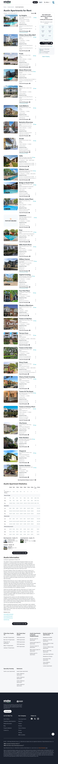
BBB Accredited (21, 734)
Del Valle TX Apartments (9, 637)
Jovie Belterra (24, 106)
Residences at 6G (11, 539)
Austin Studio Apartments (22, 671)
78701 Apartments (21, 646)
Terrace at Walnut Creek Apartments (48, 647)
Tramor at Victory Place (27, 407)
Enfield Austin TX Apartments (33, 654)
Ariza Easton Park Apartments (47, 659)
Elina (20, 86)
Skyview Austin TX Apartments (34, 639)
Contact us (7, 711)
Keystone (26, 539)
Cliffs (21, 156)
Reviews (20, 725)
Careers (20, 723)
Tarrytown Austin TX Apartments (34, 646)
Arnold (21, 139)
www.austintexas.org (8, 617)
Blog (5, 725)
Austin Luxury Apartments (9, 671)
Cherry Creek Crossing (27, 377)
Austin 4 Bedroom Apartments (20, 685)
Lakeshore (22, 215)
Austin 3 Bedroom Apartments (20, 681)
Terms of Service (22, 728)
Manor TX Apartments (8, 645)
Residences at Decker (47, 656)
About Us (20, 721)
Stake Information (42, 747)
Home (5, 7)
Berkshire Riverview (26, 122)
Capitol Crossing (25, 275)
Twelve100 (10, 546)
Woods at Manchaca (26, 305)
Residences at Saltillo (47, 637)
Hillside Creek (24, 169)
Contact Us (6, 730)
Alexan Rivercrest (25, 70)
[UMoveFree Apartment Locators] (7, 701)
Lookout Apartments (47, 665)
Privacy (20, 730)
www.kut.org (6, 619)
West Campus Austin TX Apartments (35, 650)
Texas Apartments (22, 719)
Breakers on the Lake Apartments (47, 640)
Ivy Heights (23, 15)
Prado (21, 54)
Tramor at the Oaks (25, 348)
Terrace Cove (23, 333)
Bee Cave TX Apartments (9, 639)
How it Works (6, 719)
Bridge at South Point (26, 183)
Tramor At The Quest (26, 391)
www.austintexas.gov (8, 616)
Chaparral (22, 451)
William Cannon (24, 259)
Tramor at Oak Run (25, 319)
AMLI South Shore (25, 245)
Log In (40, 2)
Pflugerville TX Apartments (7, 642)
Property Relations (8, 728)
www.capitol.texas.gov (8, 614)
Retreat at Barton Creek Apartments (48, 644)
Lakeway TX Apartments (9, 647)
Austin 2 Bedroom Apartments (20, 678)
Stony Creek (23, 362)
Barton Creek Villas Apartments (47, 651)
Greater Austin (11, 7)
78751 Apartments (21, 644)
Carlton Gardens (24, 465)
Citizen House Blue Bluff (27, 35)
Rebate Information (8, 723)
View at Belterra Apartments (46, 663)
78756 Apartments (21, 642)
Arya (20, 230)
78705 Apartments (21, 639)
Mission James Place (26, 199)
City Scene (23, 423)
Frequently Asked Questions (10, 721)
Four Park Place (24, 291)
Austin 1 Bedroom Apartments (20, 674)
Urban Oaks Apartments (48, 654)
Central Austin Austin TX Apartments (35, 643)
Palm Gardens (24, 438)
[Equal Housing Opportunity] (20, 701)
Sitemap (20, 732)
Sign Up (35, 2)
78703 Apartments (21, 637)
